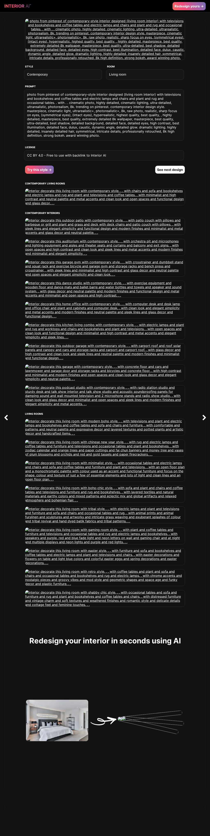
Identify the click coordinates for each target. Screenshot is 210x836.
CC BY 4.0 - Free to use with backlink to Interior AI (66, 155)
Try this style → (39, 170)
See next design (170, 170)
